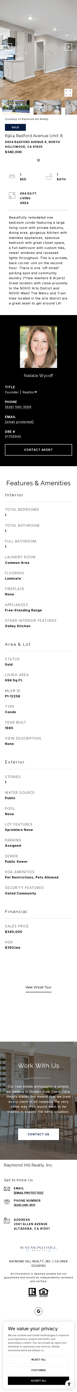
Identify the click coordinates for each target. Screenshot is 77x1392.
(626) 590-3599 (18, 407)
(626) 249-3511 (24, 1205)
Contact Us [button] (39, 1134)
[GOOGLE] (38, 1311)
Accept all (38, 1380)
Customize (38, 1370)
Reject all (38, 1359)
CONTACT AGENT (38, 449)
